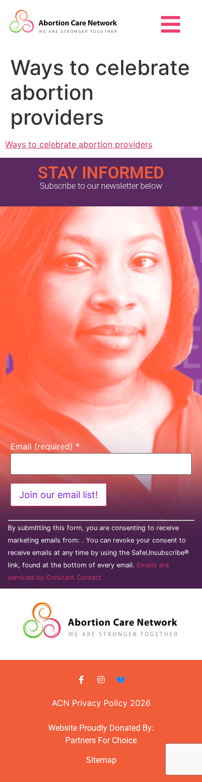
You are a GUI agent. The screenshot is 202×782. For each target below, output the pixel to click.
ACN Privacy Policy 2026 (101, 703)
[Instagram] (101, 679)
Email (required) (45, 446)
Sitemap (101, 760)
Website (62, 728)
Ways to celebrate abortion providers (78, 144)
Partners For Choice (101, 740)
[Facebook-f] (81, 679)
